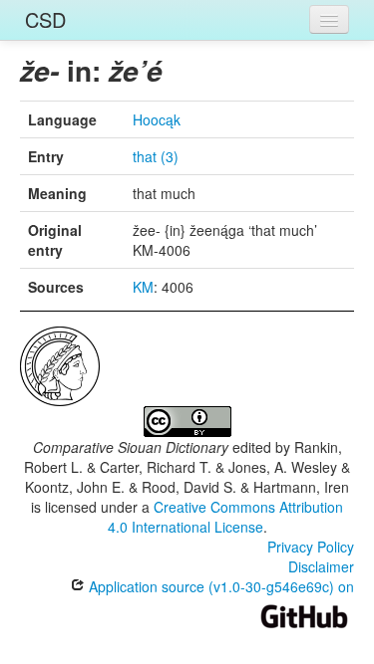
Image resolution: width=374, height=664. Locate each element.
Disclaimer (321, 566)
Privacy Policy (310, 546)
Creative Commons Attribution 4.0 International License (226, 517)
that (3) (156, 156)
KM (143, 287)
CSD (45, 19)
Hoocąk (157, 119)
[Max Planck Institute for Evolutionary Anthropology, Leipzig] (60, 364)
